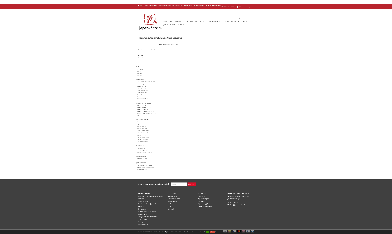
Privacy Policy (142, 219)
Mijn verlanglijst (203, 204)
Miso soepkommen (142, 92)
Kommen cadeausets (143, 90)
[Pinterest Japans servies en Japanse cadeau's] (249, 184)
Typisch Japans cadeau (143, 130)
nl (138, 5)
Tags (169, 206)
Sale (171, 21)
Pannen (139, 73)
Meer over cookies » (221, 232)
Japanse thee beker (142, 124)
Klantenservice (142, 214)
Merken (181, 25)
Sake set (139, 94)
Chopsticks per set (142, 150)
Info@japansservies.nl (237, 205)
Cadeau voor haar (142, 126)
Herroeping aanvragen (205, 206)
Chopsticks (228, 21)
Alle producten (172, 196)
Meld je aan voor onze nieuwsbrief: (153, 184)
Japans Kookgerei (142, 158)
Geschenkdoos (141, 148)
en (141, 5)
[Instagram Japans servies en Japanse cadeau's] (252, 184)
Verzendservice (143, 224)
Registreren (201, 196)
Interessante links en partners (147, 211)
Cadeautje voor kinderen (144, 122)
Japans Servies (180, 21)
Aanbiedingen (172, 201)
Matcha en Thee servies (196, 21)
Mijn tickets (201, 201)
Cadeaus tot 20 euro (143, 139)
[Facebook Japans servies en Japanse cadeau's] (245, 184)
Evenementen (142, 209)
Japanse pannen (240, 21)
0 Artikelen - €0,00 (229, 7)
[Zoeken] (239, 18)
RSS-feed (171, 209)
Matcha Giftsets (141, 105)
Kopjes (139, 71)
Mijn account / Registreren (246, 7)
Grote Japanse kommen (143, 88)
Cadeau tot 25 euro (143, 141)
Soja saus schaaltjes (142, 98)
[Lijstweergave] (142, 54)
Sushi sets (139, 75)
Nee (212, 232)
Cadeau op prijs (141, 135)
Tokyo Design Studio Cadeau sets (146, 81)
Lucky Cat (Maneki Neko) (144, 133)
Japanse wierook (169, 25)
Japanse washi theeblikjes (144, 107)
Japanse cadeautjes (214, 21)
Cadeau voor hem (142, 128)
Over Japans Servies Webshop (148, 217)
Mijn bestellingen (203, 199)
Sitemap (140, 222)
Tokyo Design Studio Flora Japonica (146, 84)
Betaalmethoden (143, 201)
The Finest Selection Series (144, 165)
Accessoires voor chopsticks (144, 152)
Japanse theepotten (142, 109)
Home (165, 21)
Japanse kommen (142, 86)
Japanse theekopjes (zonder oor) (146, 111)
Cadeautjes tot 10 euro (143, 137)
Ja (207, 232)
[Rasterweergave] (139, 54)
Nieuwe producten (174, 199)
